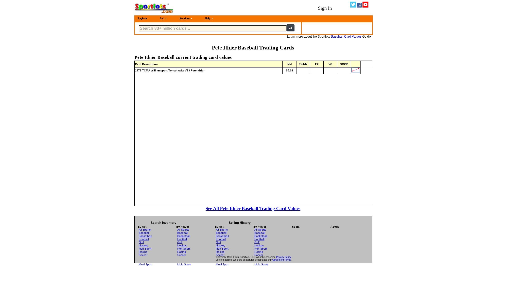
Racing (143, 251)
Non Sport (145, 248)
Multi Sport (145, 264)
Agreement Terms (281, 259)
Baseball (144, 232)
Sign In (325, 8)
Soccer (143, 254)
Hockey (143, 245)
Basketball (145, 236)
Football (144, 239)
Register (142, 18)
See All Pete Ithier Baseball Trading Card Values (253, 208)
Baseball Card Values (346, 36)
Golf (141, 242)
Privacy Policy (283, 257)
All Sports (145, 229)
